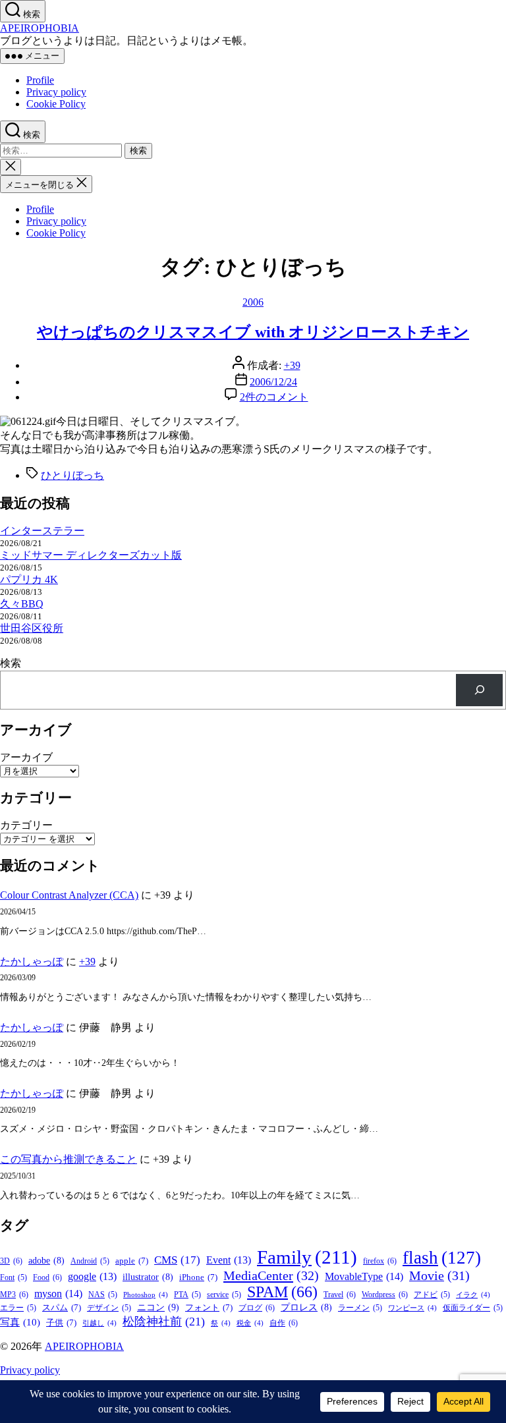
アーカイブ (26, 757)
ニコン (158, 1307)
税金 (250, 1323)
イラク (473, 1294)
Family (307, 1257)
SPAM (282, 1291)
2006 (253, 302)
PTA (187, 1295)
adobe (46, 1261)
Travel (339, 1294)
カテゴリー (26, 825)
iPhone (198, 1277)
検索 (10, 663)
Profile (40, 80)
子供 (61, 1322)
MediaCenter (271, 1275)
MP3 (14, 1294)
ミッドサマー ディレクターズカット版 (91, 555)
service (224, 1295)
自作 (283, 1322)
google (92, 1276)
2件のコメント (274, 397)
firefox (380, 1261)
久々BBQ (21, 603)
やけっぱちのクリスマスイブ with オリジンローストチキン (253, 332)
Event (228, 1260)
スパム (61, 1307)
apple (131, 1261)
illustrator (148, 1277)
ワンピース (412, 1308)
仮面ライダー (473, 1308)
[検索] (479, 690)
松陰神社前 (164, 1321)
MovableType (364, 1276)
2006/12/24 (273, 381)
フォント (209, 1307)
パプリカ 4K (29, 579)
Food (47, 1277)
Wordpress (385, 1294)
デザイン (109, 1308)
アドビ (432, 1295)
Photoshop (145, 1294)
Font (13, 1277)
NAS (102, 1295)
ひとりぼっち (72, 475)
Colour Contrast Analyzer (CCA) (69, 895)
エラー (18, 1308)
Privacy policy (56, 92)
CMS (177, 1260)
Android (89, 1261)
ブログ (257, 1307)
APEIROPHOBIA (39, 28)
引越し (99, 1323)
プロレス (306, 1307)
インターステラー (42, 530)
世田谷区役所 (31, 628)
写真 (20, 1322)
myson (58, 1293)
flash (442, 1258)
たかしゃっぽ (31, 961)
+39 (292, 365)
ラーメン (360, 1308)
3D (11, 1261)
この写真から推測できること (68, 1159)
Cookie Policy (56, 103)
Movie (439, 1275)
